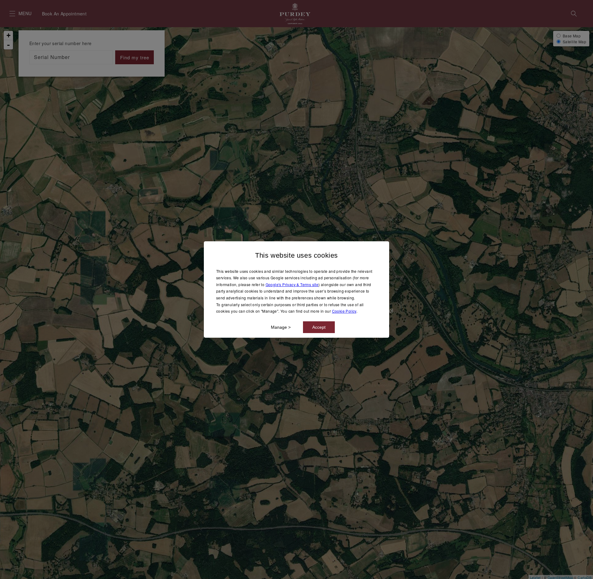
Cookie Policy (344, 311)
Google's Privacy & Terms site (292, 284)
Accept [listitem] (319, 327)
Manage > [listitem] (281, 327)
